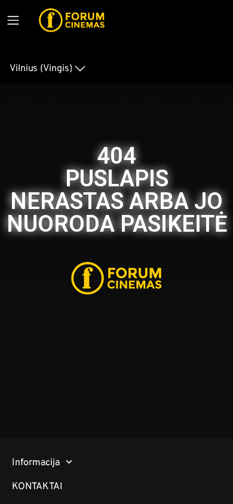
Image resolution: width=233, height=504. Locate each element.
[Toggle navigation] (13, 20)
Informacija (36, 461)
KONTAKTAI (37, 485)
